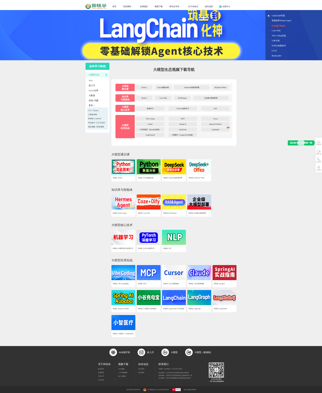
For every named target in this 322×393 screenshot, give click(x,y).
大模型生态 (94, 75)
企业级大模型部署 (210, 98)
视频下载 (159, 6)
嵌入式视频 (122, 376)
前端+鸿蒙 (93, 100)
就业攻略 (91, 127)
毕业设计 (91, 123)
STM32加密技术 (279, 46)
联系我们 (163, 364)
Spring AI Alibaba (215, 124)
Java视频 (121, 369)
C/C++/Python (93, 110)
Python (144, 87)
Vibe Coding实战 (279, 36)
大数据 (92, 95)
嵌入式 (92, 85)
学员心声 (101, 376)
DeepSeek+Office (220, 87)
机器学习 (150, 108)
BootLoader (276, 56)
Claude (150, 124)
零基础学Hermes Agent (281, 20)
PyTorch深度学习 (183, 108)
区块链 (90, 119)
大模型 (174, 352)
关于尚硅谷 (193, 6)
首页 (114, 6)
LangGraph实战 (278, 15)
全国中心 (226, 6)
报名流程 (209, 6)
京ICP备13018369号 (133, 389)
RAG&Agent (182, 98)
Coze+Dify (278, 30)
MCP (183, 119)
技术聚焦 (141, 372)
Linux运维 (93, 90)
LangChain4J (150, 135)
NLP (215, 108)
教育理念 (101, 369)
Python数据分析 (163, 87)
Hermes (144, 98)
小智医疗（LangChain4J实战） (183, 135)
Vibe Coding (150, 119)
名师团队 (144, 6)
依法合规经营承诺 (190, 389)
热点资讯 (141, 369)
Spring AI (183, 124)
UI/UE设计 (101, 123)
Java (91, 80)
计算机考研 (92, 115)
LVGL (274, 51)
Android (98, 119)
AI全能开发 (124, 352)
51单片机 (276, 41)
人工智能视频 (122, 372)
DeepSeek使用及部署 (191, 87)
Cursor (215, 119)
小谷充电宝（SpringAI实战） (150, 129)
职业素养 (100, 127)
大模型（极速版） (204, 352)
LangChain (276, 25)
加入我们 (101, 380)
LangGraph (215, 129)
